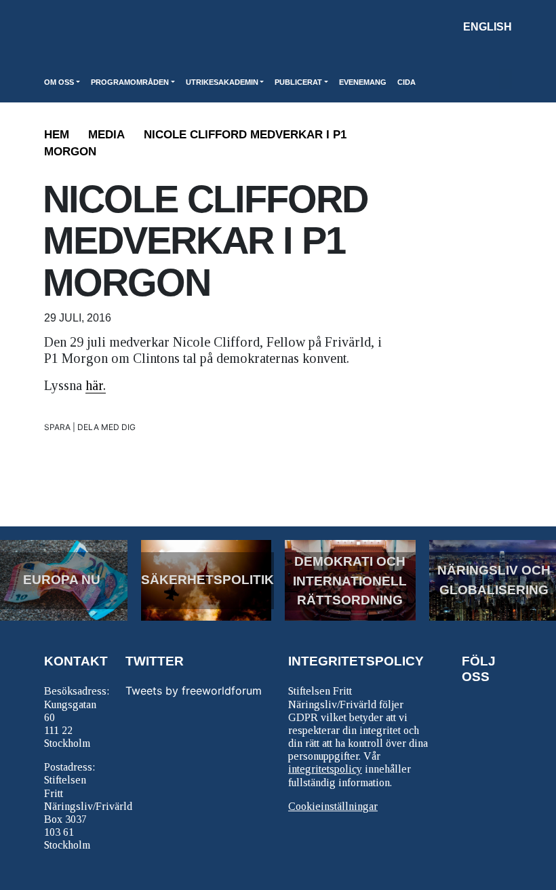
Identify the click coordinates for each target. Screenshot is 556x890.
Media (106, 134)
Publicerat (298, 82)
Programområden (130, 82)
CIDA (406, 82)
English (487, 27)
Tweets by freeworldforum (193, 690)
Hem (56, 134)
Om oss (59, 82)
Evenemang (362, 82)
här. (95, 385)
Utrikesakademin (222, 82)
